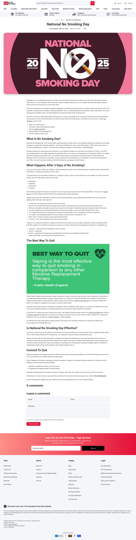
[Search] (92, 3)
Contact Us (7, 469)
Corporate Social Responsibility (46, 473)
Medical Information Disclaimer (111, 473)
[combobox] (61, 3)
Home (57, 20)
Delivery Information (10, 473)
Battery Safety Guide (75, 477)
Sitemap (39, 477)
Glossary (71, 484)
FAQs (70, 473)
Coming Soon (72, 499)
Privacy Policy (105, 484)
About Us (39, 466)
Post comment (33, 424)
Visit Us (38, 481)
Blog (69, 466)
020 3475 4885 (13, 524)
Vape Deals (72, 469)
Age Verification (106, 466)
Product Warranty (106, 477)
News (62, 20)
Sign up (93, 448)
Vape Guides (72, 481)
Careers (38, 469)
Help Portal (7, 466)
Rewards (6, 481)
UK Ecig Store (70, 533)
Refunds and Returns (10, 477)
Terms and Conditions (108, 481)
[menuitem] (5, 8)
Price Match (7, 484)
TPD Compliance (106, 469)
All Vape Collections (74, 495)
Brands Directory (73, 488)
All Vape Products (74, 492)
